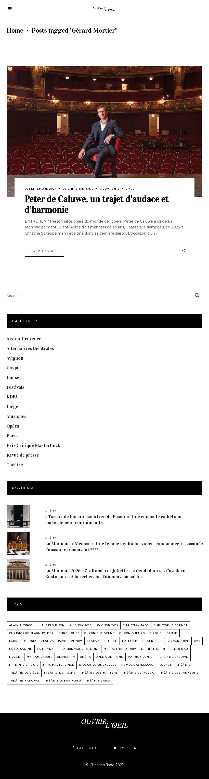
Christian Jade (81, 188)
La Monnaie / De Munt (80, 649)
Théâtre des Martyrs (99, 672)
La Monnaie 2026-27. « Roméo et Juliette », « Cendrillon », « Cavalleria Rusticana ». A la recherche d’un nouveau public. (116, 573)
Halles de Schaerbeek (142, 641)
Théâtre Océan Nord (63, 680)
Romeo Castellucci (137, 664)
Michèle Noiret (154, 649)
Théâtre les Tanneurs (179, 672)
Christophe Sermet (170, 625)
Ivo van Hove (178, 641)
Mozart (15, 657)
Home (15, 31)
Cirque (14, 368)
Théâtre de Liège (24, 672)
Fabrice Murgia (22, 641)
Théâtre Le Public (138, 672)
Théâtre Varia (98, 680)
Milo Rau (180, 649)
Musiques (16, 416)
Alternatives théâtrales (30, 348)
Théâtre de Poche (59, 672)
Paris (12, 436)
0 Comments (110, 188)
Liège (12, 406)
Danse (13, 377)
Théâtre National (24, 680)
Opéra (13, 426)
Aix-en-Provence (24, 339)
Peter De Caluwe (173, 657)
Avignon (15, 358)
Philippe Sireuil (23, 664)
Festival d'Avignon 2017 (61, 641)
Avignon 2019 (107, 625)
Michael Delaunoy (120, 649)
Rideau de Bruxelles (97, 664)
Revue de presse (23, 455)
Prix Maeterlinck (58, 664)
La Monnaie (47, 649)
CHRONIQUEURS (132, 633)
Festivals (15, 387)
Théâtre (15, 465)
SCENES (166, 664)
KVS (197, 641)
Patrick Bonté (140, 657)
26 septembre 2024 (41, 188)
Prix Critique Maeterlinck (33, 445)
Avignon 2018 (80, 625)
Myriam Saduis (39, 657)
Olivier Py (66, 657)
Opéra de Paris (109, 657)
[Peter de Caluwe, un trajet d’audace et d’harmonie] (104, 131)
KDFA (12, 397)
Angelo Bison (53, 625)
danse (171, 633)
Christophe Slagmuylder (31, 633)
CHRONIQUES (69, 633)
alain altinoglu (23, 625)
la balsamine (20, 649)
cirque (156, 633)
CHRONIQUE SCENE (99, 633)
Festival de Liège (102, 641)
